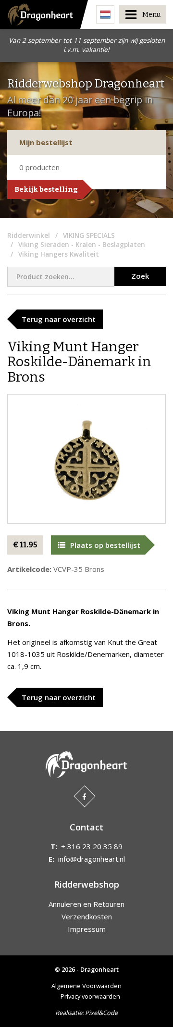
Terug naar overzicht (59, 319)
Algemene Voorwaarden (86, 985)
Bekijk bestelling (46, 189)
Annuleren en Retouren (86, 904)
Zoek (140, 276)
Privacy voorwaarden (90, 996)
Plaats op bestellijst (105, 545)
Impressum (87, 929)
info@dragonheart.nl (91, 859)
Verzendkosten (87, 916)
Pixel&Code (101, 1012)
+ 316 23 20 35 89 (92, 846)
